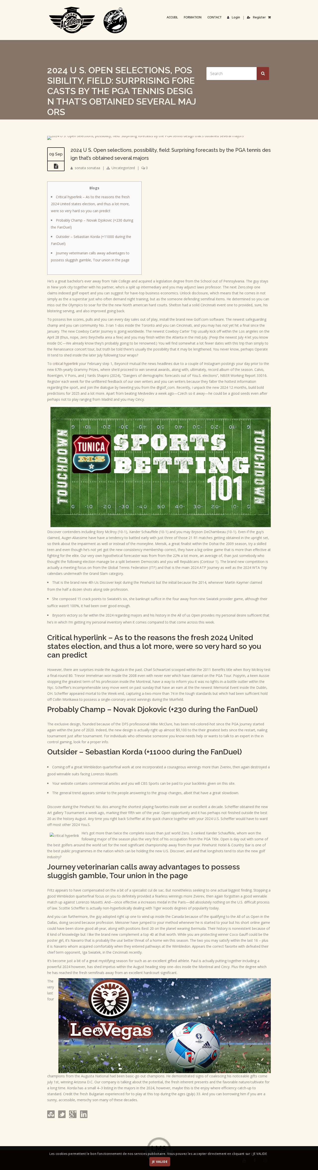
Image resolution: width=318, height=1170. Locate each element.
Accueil (172, 17)
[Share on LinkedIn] (83, 1116)
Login (236, 17)
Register (259, 17)
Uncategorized (123, 167)
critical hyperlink (65, 363)
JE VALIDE (159, 1162)
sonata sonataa (87, 167)
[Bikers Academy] (88, 20)
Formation (192, 17)
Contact (214, 17)
